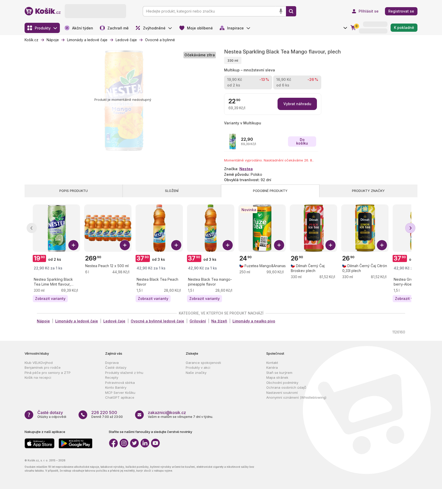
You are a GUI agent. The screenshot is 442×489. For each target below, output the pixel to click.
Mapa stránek (277, 377)
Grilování (198, 321)
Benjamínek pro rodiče (43, 367)
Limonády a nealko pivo (254, 321)
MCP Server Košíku (120, 392)
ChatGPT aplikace (119, 397)
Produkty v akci (198, 367)
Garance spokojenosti (203, 363)
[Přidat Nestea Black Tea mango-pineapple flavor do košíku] (228, 245)
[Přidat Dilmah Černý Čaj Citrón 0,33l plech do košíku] (382, 245)
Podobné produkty (270, 191)
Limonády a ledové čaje (76, 321)
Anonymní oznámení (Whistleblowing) (296, 397)
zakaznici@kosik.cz (167, 412)
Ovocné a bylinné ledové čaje (157, 321)
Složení (172, 191)
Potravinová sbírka (120, 383)
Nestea (246, 169)
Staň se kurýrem (279, 373)
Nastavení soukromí (282, 392)
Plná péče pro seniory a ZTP (48, 373)
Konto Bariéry (115, 387)
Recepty (111, 377)
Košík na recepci (38, 377)
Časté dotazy (115, 367)
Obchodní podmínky (282, 383)
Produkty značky (368, 191)
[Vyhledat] (291, 11)
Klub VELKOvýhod (39, 363)
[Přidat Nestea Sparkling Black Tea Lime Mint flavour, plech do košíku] (73, 245)
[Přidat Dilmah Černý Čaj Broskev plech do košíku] (330, 245)
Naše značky (196, 373)
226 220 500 (104, 412)
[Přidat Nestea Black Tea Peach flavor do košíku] (176, 245)
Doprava (112, 363)
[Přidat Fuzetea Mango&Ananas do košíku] (279, 245)
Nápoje (43, 321)
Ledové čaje (114, 321)
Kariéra (272, 367)
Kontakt (272, 363)
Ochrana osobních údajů (286, 387)
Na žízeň (219, 321)
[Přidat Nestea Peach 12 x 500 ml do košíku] (125, 245)
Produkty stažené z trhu (124, 373)
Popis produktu (73, 191)
